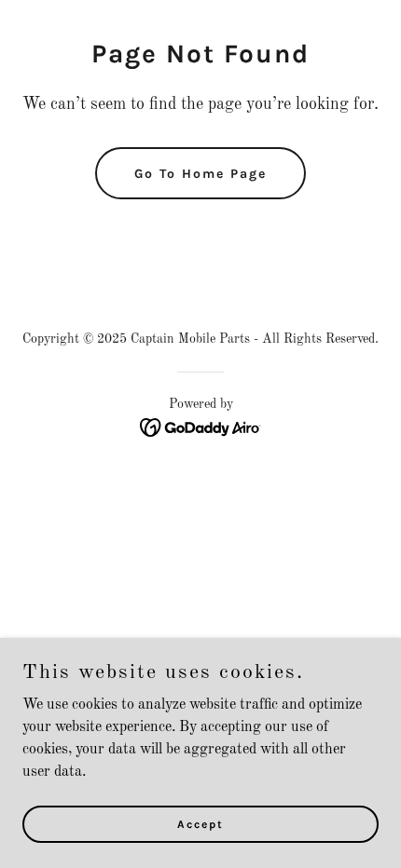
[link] (201, 427)
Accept (200, 823)
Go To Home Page (200, 174)
